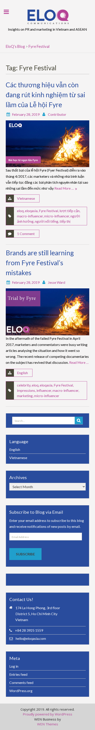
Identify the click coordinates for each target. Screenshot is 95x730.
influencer (43, 390)
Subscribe (25, 554)
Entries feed (18, 674)
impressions (26, 390)
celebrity (23, 385)
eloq (20, 211)
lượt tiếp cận (69, 211)
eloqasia (31, 211)
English (22, 373)
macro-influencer (30, 216)
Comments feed (21, 682)
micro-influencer (56, 216)
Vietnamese (26, 198)
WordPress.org (20, 691)
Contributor (57, 114)
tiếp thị (65, 221)
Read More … (64, 188)
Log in (13, 666)
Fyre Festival (48, 211)
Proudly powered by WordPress (47, 714)
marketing (25, 396)
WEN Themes (47, 724)
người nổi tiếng (46, 221)
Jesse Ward (56, 282)
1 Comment (26, 234)
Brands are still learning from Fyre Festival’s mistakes (40, 262)
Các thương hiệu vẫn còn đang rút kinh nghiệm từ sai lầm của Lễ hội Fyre (45, 94)
